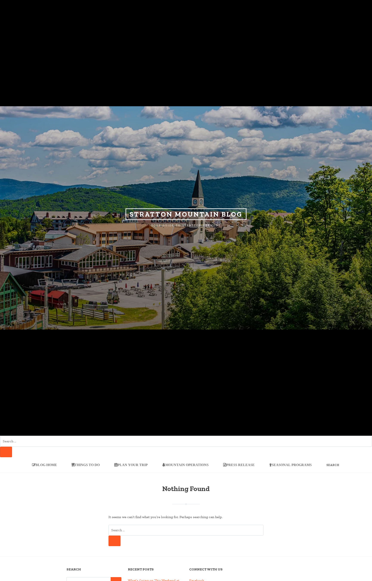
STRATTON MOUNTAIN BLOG (186, 214)
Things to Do (87, 464)
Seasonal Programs (292, 464)
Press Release (240, 464)
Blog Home (46, 464)
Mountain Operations (187, 464)
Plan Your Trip (133, 464)
